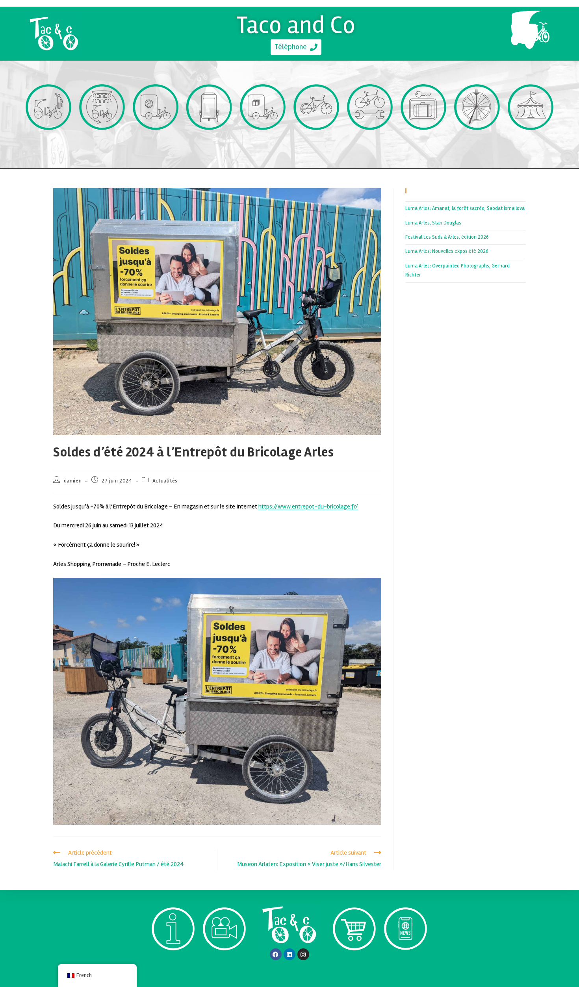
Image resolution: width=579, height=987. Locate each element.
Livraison (263, 144)
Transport (48, 144)
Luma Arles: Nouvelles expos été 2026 (446, 251)
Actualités (165, 480)
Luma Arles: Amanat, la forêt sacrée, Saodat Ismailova (465, 208)
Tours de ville (102, 144)
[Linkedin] (289, 954)
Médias (224, 965)
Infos (173, 965)
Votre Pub (209, 144)
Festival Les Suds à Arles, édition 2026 (447, 237)
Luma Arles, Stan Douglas (433, 223)
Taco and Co (296, 25)
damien (73, 480)
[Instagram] (303, 954)
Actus (405, 964)
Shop (354, 965)
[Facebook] (276, 954)
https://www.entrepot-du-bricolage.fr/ (308, 506)
